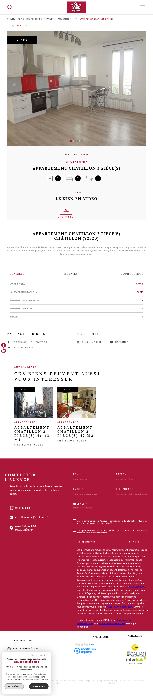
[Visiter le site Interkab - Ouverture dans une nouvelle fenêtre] (136, 660)
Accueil (11, 19)
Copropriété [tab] (132, 273)
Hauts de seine (34, 19)
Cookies (112, 683)
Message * (80, 504)
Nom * (77, 474)
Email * (78, 489)
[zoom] (76, 88)
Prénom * (122, 474)
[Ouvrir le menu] (143, 7)
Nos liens (127, 681)
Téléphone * (125, 489)
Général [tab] (17, 273)
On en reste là (38, 655)
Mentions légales (109, 681)
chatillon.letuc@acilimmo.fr (32, 517)
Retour (22, 25)
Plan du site (83, 681)
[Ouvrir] (10, 7)
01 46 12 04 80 (23, 508)
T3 (75, 19)
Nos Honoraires (95, 681)
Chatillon (49, 19)
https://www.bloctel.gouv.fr (120, 606)
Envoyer (135, 541)
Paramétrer (14, 686)
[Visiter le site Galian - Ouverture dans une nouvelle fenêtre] (136, 653)
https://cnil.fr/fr (137, 586)
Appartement (65, 19)
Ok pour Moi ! (39, 686)
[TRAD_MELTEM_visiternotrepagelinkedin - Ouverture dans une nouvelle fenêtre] (3, 351)
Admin (120, 681)
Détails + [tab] (72, 273)
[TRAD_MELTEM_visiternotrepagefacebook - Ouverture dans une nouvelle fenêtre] (3, 345)
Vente (21, 19)
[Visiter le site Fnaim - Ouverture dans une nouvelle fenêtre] (135, 647)
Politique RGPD (138, 681)
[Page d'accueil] (76, 7)
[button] (71, 141)
